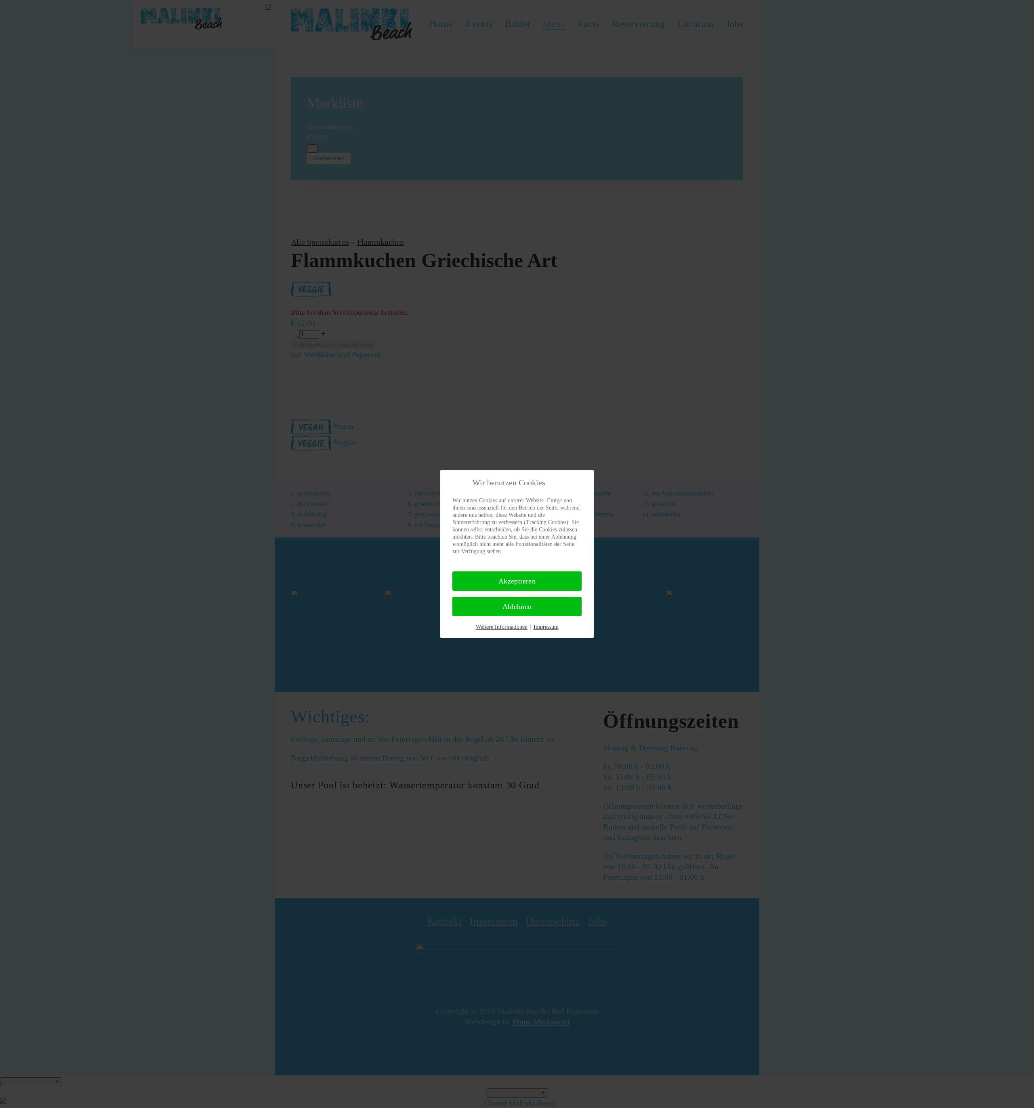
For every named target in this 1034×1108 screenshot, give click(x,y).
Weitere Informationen (502, 627)
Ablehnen (517, 606)
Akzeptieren (517, 581)
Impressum (546, 627)
